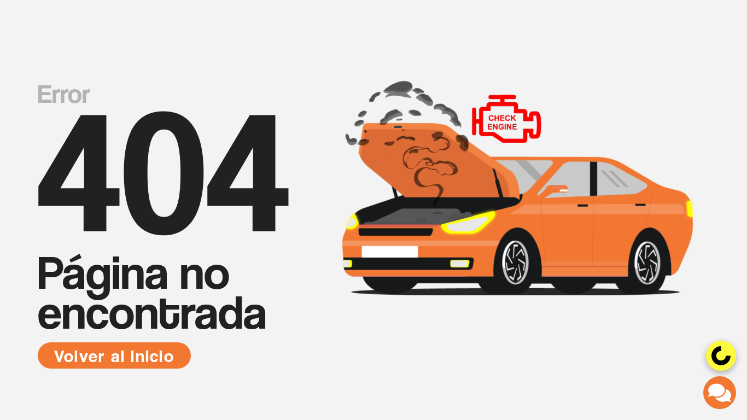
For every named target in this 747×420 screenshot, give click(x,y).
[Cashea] (721, 356)
